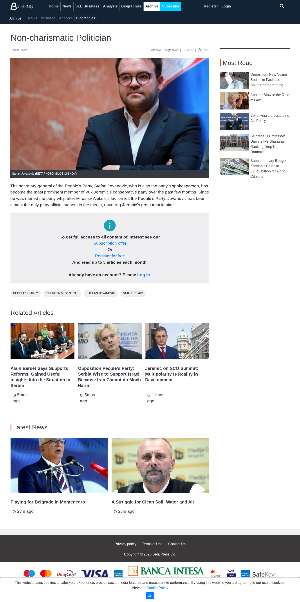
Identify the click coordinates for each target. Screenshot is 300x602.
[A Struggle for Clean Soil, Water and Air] (160, 465)
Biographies (131, 6)
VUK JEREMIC (133, 293)
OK (150, 595)
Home (54, 6)
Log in (143, 274)
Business (48, 18)
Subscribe (170, 6)
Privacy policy (125, 544)
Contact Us (177, 544)
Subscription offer (109, 243)
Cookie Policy (157, 588)
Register (211, 6)
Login (226, 6)
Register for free (110, 256)
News (67, 6)
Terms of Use (152, 544)
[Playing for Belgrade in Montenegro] (59, 465)
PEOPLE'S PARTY (25, 293)
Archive (151, 6)
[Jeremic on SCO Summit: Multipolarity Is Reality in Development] (177, 341)
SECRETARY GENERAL (62, 293)
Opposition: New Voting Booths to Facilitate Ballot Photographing (268, 80)
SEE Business (87, 6)
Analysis (110, 6)
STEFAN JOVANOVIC (101, 293)
